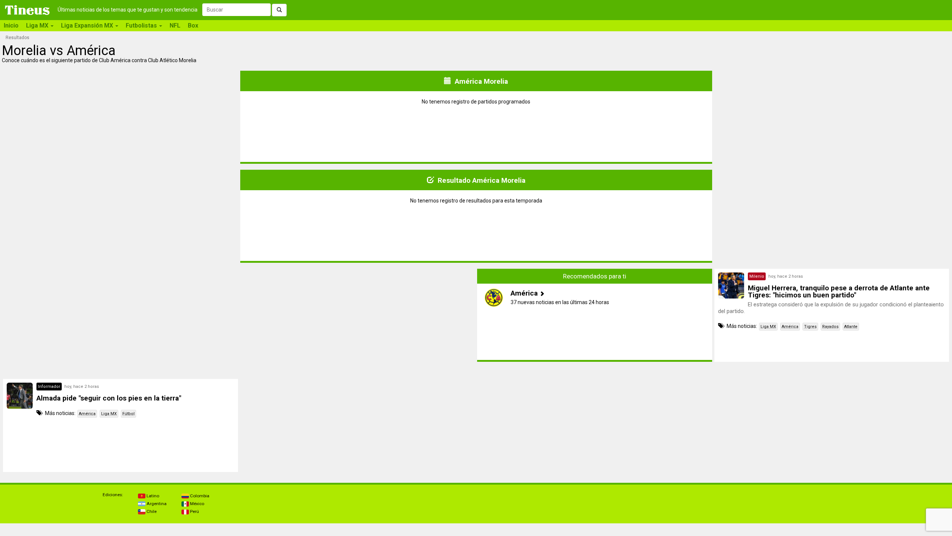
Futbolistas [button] (142, 25)
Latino (152, 495)
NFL (175, 25)
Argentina (156, 503)
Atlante (851, 326)
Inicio (11, 25)
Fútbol (128, 413)
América (790, 326)
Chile (151, 511)
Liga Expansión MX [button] (88, 25)
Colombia (199, 495)
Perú (194, 511)
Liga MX (768, 326)
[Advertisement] (120, 315)
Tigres (810, 326)
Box (193, 25)
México (196, 503)
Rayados (830, 326)
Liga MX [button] (38, 25)
